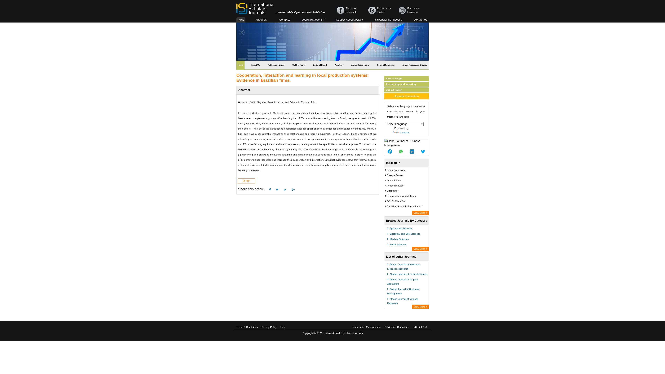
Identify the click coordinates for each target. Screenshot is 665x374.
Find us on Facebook (351, 10)
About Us (261, 20)
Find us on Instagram (413, 10)
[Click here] (270, 189)
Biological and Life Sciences (404, 233)
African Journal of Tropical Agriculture (402, 281)
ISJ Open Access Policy (349, 20)
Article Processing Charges (414, 65)
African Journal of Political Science (408, 274)
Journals (284, 20)
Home (241, 20)
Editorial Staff (420, 327)
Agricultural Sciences (401, 228)
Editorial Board (320, 65)
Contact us (420, 20)
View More (420, 212)
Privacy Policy (269, 327)
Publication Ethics (276, 65)
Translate (404, 132)
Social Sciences (398, 244)
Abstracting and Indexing (401, 84)
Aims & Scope (394, 78)
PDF (247, 181)
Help (282, 327)
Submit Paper (394, 89)
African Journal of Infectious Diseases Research (403, 266)
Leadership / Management (366, 327)
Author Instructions (360, 65)
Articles (338, 65)
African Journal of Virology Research (402, 301)
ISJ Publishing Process (388, 20)
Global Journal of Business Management (403, 291)
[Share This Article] (389, 151)
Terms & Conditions (247, 327)
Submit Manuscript (313, 20)
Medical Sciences (399, 239)
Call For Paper (298, 65)
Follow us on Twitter (384, 10)
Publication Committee (396, 327)
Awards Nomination (406, 96)
